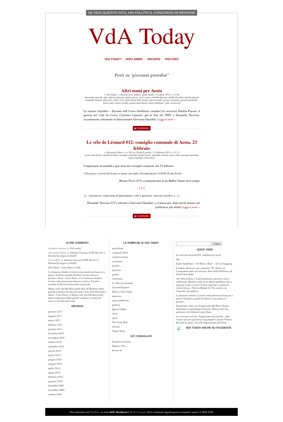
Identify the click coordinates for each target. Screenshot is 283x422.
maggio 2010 (55, 363)
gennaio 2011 (55, 329)
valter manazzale (172, 103)
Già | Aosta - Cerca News (60, 267)
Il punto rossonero (121, 341)
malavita (116, 296)
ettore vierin (118, 100)
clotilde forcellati (175, 97)
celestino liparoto (159, 97)
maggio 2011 (55, 316)
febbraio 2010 (55, 376)
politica (137, 94)
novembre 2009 (56, 390)
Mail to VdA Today (122, 291)
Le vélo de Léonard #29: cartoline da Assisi (198, 255)
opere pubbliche (120, 300)
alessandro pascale (93, 97)
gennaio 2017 (55, 311)
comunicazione (120, 257)
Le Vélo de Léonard (135, 152)
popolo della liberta (138, 103)
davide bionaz (144, 155)
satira (115, 313)
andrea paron (131, 97)
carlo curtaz (144, 97)
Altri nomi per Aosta (141, 90)
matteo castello (121, 103)
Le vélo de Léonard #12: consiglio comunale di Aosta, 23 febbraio (141, 145)
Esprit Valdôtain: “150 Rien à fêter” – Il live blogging (204, 263)
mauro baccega (135, 158)
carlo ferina (96, 155)
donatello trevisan (93, 100)
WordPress (95, 412)
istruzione (117, 278)
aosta (87, 155)
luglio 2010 (54, 355)
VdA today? (113, 59)
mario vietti (108, 103)
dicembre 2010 (56, 333)
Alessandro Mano (114, 152)
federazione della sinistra (137, 100)
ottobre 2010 (55, 342)
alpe (105, 97)
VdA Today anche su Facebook (208, 327)
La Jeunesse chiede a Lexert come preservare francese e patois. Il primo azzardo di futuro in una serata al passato (75, 281)
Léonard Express (120, 287)
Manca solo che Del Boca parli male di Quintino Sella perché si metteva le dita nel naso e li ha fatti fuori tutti (75, 298)
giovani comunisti (171, 100)
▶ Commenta (142, 128)
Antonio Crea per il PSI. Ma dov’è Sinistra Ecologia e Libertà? (76, 254)
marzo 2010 (54, 372)
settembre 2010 (56, 346)
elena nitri (107, 100)
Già (78, 267)
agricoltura (117, 248)
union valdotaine (156, 103)
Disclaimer (134, 59)
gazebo (116, 265)
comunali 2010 (126, 94)
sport (114, 318)
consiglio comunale (128, 155)
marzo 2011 (54, 320)
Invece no (117, 350)
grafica (115, 274)
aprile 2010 (54, 368)
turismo (116, 326)
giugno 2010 (55, 359)
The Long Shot (120, 322)
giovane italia (156, 100)
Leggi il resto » (166, 119)
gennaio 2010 (55, 381)
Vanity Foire (118, 331)
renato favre (149, 158)
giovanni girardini (189, 100)
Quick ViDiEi (148, 94)
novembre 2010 (56, 337)
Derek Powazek (138, 412)
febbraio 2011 (55, 324)
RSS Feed (171, 59)
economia (117, 261)
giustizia (116, 270)
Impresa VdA (119, 345)
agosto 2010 (54, 351)
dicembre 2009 (56, 385)
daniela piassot (191, 97)
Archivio (153, 59)
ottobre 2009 (55, 394)
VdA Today (141, 34)
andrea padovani (116, 97)
